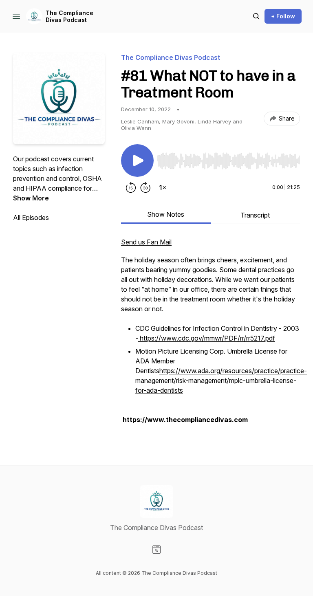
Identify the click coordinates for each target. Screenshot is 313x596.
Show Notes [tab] (165, 214)
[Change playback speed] (162, 187)
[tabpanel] (210, 335)
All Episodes (31, 217)
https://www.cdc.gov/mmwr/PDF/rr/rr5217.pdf (206, 338)
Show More (31, 198)
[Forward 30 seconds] (145, 187)
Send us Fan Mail (146, 242)
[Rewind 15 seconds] (131, 187)
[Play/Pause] (137, 160)
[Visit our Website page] (156, 549)
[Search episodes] (256, 16)
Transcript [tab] (255, 215)
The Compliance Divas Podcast (69, 16)
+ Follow (283, 16)
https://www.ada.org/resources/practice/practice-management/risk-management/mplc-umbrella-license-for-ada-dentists (221, 380)
